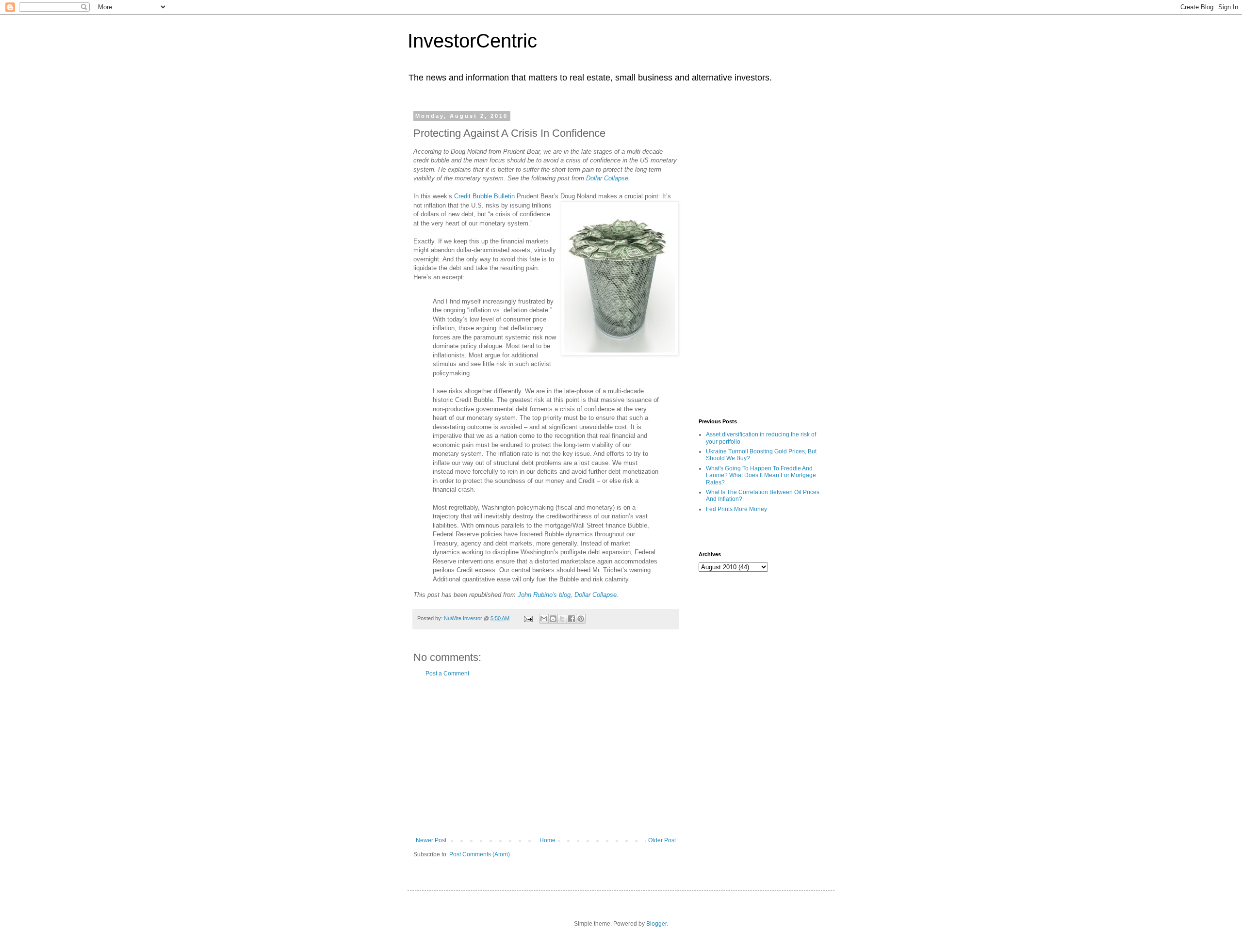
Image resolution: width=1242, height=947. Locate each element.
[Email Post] (528, 618)
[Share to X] (562, 619)
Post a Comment (447, 673)
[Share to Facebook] (571, 619)
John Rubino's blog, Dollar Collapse (567, 594)
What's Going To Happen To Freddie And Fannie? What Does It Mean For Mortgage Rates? (761, 475)
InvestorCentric (472, 40)
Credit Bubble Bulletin (484, 196)
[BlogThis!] (553, 619)
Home (547, 840)
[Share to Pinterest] (581, 619)
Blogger (656, 923)
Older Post (662, 840)
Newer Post (431, 840)
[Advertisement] (545, 757)
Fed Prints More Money (736, 509)
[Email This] (544, 619)
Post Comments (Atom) (479, 854)
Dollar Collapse (607, 178)
